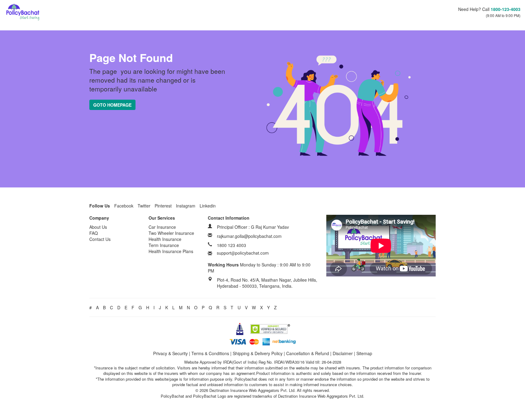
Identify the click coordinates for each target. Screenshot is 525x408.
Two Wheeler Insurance (171, 233)
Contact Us (100, 239)
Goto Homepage (112, 105)
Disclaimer (343, 353)
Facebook (123, 206)
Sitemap (364, 353)
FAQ (93, 233)
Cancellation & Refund (307, 353)
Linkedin (208, 206)
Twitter (144, 206)
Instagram (185, 206)
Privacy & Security (170, 353)
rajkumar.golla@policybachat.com (249, 236)
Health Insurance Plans (171, 251)
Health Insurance (165, 239)
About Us (98, 227)
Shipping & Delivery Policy (258, 353)
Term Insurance (164, 245)
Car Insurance (162, 227)
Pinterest (163, 206)
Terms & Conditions (210, 353)
